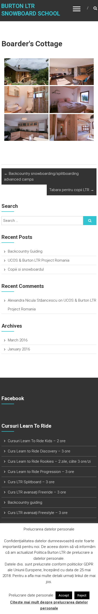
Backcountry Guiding (25, 251)
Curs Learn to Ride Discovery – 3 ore (39, 451)
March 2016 (17, 340)
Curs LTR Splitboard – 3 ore (31, 482)
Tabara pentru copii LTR (71, 190)
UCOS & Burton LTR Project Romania (38, 260)
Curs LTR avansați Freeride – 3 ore (37, 492)
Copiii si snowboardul (26, 269)
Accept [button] (64, 595)
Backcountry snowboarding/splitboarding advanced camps (41, 176)
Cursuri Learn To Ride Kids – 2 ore (37, 441)
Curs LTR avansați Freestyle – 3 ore (38, 512)
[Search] (89, 220)
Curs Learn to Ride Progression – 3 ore (41, 471)
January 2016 (19, 349)
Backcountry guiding (25, 502)
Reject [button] (81, 595)
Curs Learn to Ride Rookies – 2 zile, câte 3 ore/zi (49, 461)
